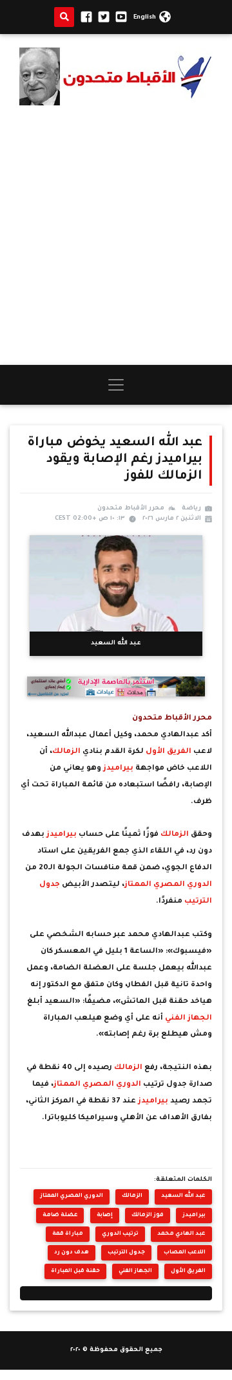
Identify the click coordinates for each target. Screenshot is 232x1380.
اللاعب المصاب (185, 1252)
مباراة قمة (67, 1234)
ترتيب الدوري (120, 1234)
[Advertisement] (116, 235)
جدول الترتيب (126, 1252)
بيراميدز (119, 769)
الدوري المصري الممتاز (168, 885)
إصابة (105, 1215)
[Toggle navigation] (116, 385)
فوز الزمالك (147, 1215)
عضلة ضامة (60, 1215)
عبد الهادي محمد (181, 1234)
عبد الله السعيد (183, 1196)
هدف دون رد (71, 1252)
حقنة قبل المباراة (75, 1271)
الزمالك (67, 752)
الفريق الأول (169, 752)
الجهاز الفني (188, 1018)
